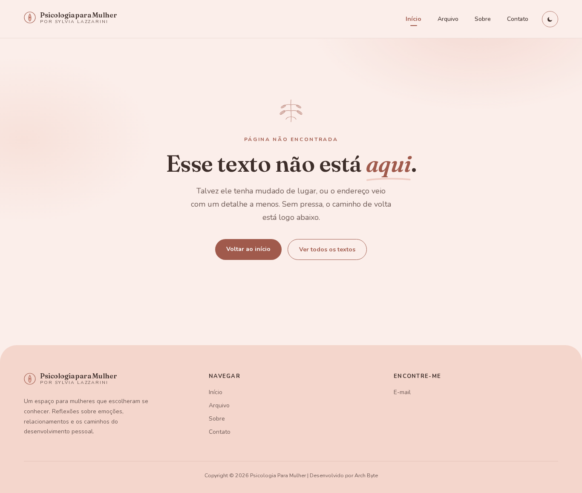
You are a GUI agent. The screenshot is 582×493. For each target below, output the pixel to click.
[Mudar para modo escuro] (550, 19)
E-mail (402, 392)
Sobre (483, 19)
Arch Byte (366, 475)
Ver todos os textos (327, 249)
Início (413, 19)
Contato (517, 19)
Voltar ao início (248, 249)
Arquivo (448, 19)
